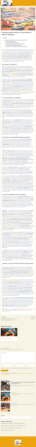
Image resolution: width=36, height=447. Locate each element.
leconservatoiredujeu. (21, 310)
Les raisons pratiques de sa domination (12, 42)
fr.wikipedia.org (21, 91)
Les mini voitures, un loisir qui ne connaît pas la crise (16, 423)
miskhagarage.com (10, 215)
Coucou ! (12, 430)
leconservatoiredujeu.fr (14, 72)
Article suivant (32, 318)
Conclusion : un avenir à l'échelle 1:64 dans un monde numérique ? (16, 46)
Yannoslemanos (5, 338)
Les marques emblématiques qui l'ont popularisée (14, 45)
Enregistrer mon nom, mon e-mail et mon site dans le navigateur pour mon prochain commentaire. (16, 368)
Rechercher (33, 417)
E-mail (14, 365)
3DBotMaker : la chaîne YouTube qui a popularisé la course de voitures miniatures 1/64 (9, 319)
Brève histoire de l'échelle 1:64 (10, 41)
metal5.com (18, 69)
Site (25, 365)
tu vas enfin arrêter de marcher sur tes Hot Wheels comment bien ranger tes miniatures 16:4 (23, 383)
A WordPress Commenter (5, 430)
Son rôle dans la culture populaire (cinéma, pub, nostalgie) (15, 43)
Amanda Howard (3, 425)
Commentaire (3, 352)
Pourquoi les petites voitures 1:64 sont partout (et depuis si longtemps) (15, 40)
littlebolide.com (16, 104)
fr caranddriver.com (28, 310)
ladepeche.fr (4, 57)
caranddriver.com (9, 82)
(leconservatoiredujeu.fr (12, 75)
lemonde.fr (30, 272)
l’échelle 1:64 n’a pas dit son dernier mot (12, 279)
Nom (2, 365)
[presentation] (9, 332)
